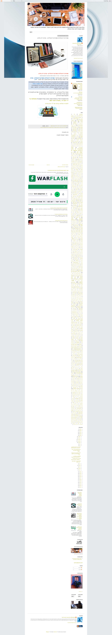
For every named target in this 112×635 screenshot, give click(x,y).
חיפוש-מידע (75, 205)
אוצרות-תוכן (81, 119)
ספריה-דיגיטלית (59, 127)
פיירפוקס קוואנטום (74, 345)
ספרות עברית (79, 317)
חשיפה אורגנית (80, 208)
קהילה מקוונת (73, 357)
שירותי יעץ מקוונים (75, 379)
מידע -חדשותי (76, 251)
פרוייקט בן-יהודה (80, 353)
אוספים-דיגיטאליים (78, 117)
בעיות (82, 158)
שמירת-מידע (74, 384)
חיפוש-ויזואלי (81, 205)
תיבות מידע (81, 395)
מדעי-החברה (74, 245)
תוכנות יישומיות (76, 388)
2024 (80, 432)
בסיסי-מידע (81, 157)
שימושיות (78, 378)
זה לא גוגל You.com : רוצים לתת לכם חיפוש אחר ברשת (76, 450)
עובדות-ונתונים (73, 333)
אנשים (77, 136)
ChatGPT (81, 403)
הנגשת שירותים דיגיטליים (77, 177)
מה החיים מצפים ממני (78, 108)
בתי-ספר (81, 159)
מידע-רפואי (76, 259)
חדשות (74, 196)
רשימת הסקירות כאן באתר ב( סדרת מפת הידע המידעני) (77, 559)
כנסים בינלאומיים (74, 221)
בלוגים (81, 155)
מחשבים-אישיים (74, 250)
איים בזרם (80, 96)
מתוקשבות (73, 294)
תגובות (80, 569)
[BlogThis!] (46, 126)
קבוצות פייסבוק (79, 357)
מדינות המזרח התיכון (75, 244)
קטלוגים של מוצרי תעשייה (75, 363)
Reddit (80, 420)
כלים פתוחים (78, 217)
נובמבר (79, 438)
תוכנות (81, 388)
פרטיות (74, 353)
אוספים (72, 116)
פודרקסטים (72, 342)
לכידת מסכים (76, 224)
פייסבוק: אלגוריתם (74, 344)
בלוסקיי (77, 155)
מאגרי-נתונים (81, 240)
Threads (75, 422)
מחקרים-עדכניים (75, 249)
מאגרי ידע (73, 226)
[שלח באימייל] (48, 126)
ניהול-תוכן (73, 306)
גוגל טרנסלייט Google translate (76, 160)
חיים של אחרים (79, 102)
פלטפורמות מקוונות (74, 347)
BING (73, 402)
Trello (72, 422)
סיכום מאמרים (76, 314)
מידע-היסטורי (79, 256)
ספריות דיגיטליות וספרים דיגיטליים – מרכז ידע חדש (76, 459)
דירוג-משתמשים (74, 167)
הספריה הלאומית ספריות (75, 179)
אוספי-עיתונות (77, 116)
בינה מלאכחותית (80, 154)
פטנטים (72, 343)
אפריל (79, 465)
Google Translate (73, 413)
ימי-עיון (72, 213)
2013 (80, 484)
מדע (77, 245)
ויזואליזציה (81, 190)
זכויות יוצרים (79, 192)
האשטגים (72, 172)
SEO (78, 422)
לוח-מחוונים (74, 223)
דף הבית (48, 164)
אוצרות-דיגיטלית (76, 118)
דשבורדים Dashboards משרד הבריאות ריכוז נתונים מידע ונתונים (77, 171)
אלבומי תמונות (80, 130)
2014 (80, 482)
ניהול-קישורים (78, 306)
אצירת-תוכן (77, 137)
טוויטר (81, 209)
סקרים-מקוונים (77, 329)
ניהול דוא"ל (73, 295)
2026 (80, 429)
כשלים (79, 222)
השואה (77, 184)
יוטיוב (75, 213)
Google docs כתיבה (78, 410)
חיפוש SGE (81, 204)
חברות (82, 193)
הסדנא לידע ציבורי (77, 178)
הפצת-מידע (76, 181)
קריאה (77, 365)
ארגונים (73, 138)
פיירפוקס (80, 345)
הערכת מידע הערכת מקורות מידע (77, 180)
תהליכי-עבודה (81, 387)
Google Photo (74, 412)
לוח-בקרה (79, 223)
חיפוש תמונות (75, 203)
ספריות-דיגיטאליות (74, 322)
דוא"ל (82, 166)
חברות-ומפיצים (75, 195)
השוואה (73, 184)
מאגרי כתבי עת (80, 227)
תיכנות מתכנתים (74, 395)
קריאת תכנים (80, 366)
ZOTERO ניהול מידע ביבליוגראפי (78, 424)
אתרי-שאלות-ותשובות (79, 143)
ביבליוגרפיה (79, 146)
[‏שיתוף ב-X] (45, 126)
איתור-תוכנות (80, 129)
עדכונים (81, 333)
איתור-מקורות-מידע (75, 127)
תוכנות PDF (81, 389)
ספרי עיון (74, 317)
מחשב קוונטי (81, 250)
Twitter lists (79, 423)
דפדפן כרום (76, 168)
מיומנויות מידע (78, 264)
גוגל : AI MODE (73, 159)
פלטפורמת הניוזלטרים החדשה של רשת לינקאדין (76, 457)
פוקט (81, 343)
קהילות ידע (74, 358)
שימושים (73, 378)
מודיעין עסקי (77, 246)
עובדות (78, 333)
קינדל (80, 365)
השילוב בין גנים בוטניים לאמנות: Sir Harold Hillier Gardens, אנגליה (78, 98)
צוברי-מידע (74, 355)
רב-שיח (77, 367)
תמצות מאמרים (80, 399)
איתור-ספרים (74, 128)
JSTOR (72, 414)
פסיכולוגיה (81, 352)
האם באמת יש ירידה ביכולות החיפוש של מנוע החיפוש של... (76, 453)
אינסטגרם (74, 123)
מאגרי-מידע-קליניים (75, 239)
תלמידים (81, 398)
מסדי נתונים (81, 284)
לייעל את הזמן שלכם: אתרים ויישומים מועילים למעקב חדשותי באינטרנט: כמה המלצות (79, 516)
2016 (80, 479)
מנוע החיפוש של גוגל (75, 271)
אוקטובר (79, 439)
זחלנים (72, 191)
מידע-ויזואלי (74, 256)
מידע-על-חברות (75, 258)
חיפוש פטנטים (80, 203)
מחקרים (81, 249)
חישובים (75, 206)
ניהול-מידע (80, 305)
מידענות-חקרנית (75, 262)
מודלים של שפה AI (78, 248)
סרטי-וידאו (76, 330)
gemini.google (79, 408)
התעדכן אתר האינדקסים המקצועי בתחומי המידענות (58, 207)
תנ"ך (76, 399)
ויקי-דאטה (80, 191)
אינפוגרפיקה (81, 124)
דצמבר (79, 436)
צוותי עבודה (81, 356)
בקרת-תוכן (77, 158)
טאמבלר (74, 208)
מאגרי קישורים (80, 234)
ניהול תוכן (81, 301)
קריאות (73, 365)
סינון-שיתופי (72, 316)
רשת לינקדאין (74, 369)
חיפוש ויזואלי (79, 201)
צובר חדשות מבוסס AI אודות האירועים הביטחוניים (58, 170)
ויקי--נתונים (76, 190)
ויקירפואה (75, 191)
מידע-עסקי (81, 259)
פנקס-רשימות (74, 351)
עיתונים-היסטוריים (80, 339)
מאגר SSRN (78, 226)
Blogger (47, 631)
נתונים (76, 309)
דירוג (78, 167)
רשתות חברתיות (74, 370)
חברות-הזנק (81, 195)
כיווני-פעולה (75, 215)
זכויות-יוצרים (74, 192)
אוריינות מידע (74, 119)
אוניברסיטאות (80, 115)
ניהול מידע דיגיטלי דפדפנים (76, 300)
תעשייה (73, 399)
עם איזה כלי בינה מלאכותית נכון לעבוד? (61, 214)
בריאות (73, 158)
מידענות (77, 260)
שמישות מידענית (80, 385)
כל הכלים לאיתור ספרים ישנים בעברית (61, 220)
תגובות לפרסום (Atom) (61, 166)
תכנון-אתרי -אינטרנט (79, 396)
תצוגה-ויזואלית (77, 400)
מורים (73, 248)
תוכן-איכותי (74, 387)
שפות (75, 385)
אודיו (74, 114)
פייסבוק (80, 344)
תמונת (73, 398)
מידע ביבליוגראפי (75, 252)
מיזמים (73, 264)
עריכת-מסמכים (77, 341)
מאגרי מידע (74, 227)
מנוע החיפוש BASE (77, 272)
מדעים (82, 246)
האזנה (76, 172)
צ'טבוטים (73, 354)
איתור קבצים (76, 126)
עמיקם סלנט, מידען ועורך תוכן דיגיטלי (76, 44)
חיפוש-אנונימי (74, 204)
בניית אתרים (74, 156)
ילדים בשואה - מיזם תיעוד (77, 83)
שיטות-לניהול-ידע (80, 377)
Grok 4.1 (80, 414)
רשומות (79, 567)
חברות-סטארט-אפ (80, 196)
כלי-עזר (72, 216)
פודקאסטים (78, 342)
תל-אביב (74, 397)
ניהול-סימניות (73, 305)
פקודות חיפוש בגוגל (75, 352)
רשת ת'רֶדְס (81, 370)
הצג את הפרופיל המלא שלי (78, 58)
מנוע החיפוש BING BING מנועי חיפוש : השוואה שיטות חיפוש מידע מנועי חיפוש (77, 273)
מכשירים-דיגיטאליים (75, 269)
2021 (80, 471)
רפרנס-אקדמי (76, 368)
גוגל (78, 159)
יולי (79, 444)
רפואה (82, 368)
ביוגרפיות (75, 146)
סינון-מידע (77, 316)
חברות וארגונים (76, 193)
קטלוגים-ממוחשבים (80, 364)
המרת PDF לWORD (74, 176)
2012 (80, 485)
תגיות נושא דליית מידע (75, 386)
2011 (80, 487)
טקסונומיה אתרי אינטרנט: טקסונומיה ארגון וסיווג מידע (77, 211)
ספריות (74, 318)
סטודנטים (81, 314)
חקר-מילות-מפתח (75, 207)
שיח (78, 375)
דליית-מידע (81, 168)
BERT (77, 402)
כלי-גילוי (77, 216)
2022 (80, 435)
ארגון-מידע (79, 138)
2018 (80, 476)
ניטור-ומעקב (81, 308)
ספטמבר (78, 441)
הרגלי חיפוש (77, 183)
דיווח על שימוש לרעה (78, 562)
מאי (79, 463)
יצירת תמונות (76, 214)
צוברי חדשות (80, 355)
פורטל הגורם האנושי (78, 107)
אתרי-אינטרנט (75, 142)
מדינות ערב (81, 245)
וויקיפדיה (81, 189)
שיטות (76, 375)
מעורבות (75, 284)
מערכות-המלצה (74, 288)
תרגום (76, 401)
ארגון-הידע (72, 137)
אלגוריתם (74, 130)
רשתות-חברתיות (79, 373)
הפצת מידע (81, 181)
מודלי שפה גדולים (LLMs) (75, 247)
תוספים (74, 392)
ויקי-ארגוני (72, 190)
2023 (80, 433)
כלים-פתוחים (73, 219)
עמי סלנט (80, 92)
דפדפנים (77, 169)
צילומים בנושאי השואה (74, 356)
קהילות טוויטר (79, 358)
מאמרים (74, 240)
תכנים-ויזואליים (80, 397)
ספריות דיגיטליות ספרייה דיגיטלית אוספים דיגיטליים (48, 127)
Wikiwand (74, 423)
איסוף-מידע (80, 125)
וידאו (73, 189)
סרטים (72, 330)
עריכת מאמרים (77, 340)
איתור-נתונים (80, 128)
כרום (82, 222)
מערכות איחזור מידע (78, 287)
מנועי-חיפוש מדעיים (75, 283)
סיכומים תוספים (75, 315)
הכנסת (80, 176)
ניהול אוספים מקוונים (79, 295)
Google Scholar (80, 413)
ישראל (79, 215)
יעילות (80, 214)
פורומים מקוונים (76, 343)
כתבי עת (76, 222)
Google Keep (80, 412)
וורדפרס (76, 189)
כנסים (79, 221)
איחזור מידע (80, 120)
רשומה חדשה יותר (65, 164)
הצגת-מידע (77, 182)
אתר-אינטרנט (77, 141)
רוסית (73, 367)
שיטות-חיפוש (75, 376)
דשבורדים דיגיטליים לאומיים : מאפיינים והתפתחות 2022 (76, 447)
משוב (77, 294)
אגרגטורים (81, 114)
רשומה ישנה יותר (31, 164)
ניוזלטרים (79, 307)
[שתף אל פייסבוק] (44, 126)
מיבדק (82, 251)
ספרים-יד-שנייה (74, 328)
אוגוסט (79, 442)
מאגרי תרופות (77, 238)
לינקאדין (81, 224)
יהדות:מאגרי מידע (80, 213)
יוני (79, 445)
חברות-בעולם (75, 194)
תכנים (73, 396)
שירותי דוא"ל (81, 379)
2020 (80, 473)
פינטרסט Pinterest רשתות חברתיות (77, 346)
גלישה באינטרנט (74, 165)
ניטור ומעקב (74, 307)
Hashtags (76, 414)
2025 (80, 430)
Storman (55, 631)
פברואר (79, 468)
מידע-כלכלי (76, 257)
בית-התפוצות (74, 154)
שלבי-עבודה (79, 384)
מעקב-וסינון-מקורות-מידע (75, 286)
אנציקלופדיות (81, 135)
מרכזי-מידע (63, 127)
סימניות (81, 316)
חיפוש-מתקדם (80, 206)
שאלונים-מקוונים (76, 374)
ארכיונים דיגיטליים (79, 139)
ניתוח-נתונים (81, 309)
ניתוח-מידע (74, 308)
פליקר (78, 351)
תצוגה (82, 400)
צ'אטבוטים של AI (80, 354)
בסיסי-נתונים (75, 157)
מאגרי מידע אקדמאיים (79, 228)
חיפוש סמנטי (75, 202)
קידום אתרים (73, 364)
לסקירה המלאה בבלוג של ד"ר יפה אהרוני (56, 103)
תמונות (77, 398)
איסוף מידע (75, 124)
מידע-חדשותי (81, 257)
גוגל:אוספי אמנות (80, 165)
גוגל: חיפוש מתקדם (76, 164)
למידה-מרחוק (76, 225)
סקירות (82, 329)
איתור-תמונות (74, 129)
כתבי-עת (72, 222)
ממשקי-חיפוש (80, 270)
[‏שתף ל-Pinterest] (43, 126)
